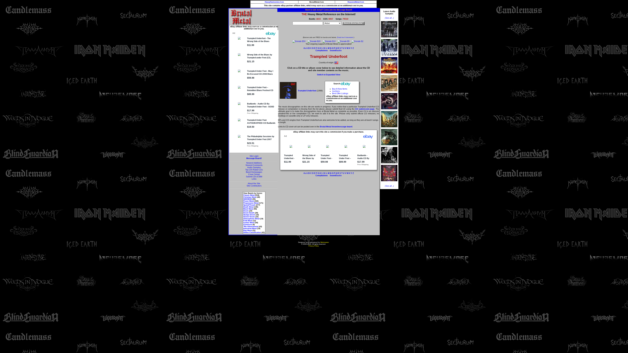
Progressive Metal (251, 203)
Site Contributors (254, 186)
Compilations (321, 50)
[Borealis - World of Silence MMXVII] (389, 56)
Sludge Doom (249, 215)
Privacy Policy (313, 246)
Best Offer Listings (340, 93)
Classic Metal (249, 195)
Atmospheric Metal (251, 219)
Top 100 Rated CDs (254, 170)
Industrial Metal (250, 228)
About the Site (254, 183)
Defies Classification (252, 232)
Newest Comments (254, 165)
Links (254, 179)
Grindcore (247, 225)
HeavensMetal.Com (356, 2)
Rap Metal (247, 230)
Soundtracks (336, 50)
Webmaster (324, 242)
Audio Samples (254, 167)
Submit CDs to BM (254, 177)
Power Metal (248, 201)
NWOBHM (247, 199)
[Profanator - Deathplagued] (389, 164)
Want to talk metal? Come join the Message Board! (328, 10)
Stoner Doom (249, 217)
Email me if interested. (345, 37)
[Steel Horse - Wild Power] (389, 110)
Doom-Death (248, 213)
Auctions (336, 91)
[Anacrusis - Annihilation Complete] (389, 92)
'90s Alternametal (250, 226)
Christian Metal (249, 197)
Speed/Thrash (249, 205)
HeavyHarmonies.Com (274, 2)
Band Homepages (254, 172)
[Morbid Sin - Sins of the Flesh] (389, 182)
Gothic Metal (248, 223)
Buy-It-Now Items (339, 89)
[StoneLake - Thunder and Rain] (389, 38)
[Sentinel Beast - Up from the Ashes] (389, 146)
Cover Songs (254, 174)
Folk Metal (247, 221)
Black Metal (248, 209)
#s (305, 48)
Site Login (254, 156)
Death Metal (248, 207)
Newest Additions (254, 163)
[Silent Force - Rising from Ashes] (389, 74)
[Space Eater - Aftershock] (389, 128)
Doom (246, 211)
